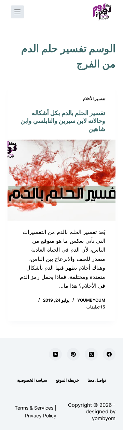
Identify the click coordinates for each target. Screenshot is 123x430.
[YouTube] (55, 354)
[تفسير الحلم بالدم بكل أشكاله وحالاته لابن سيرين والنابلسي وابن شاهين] (62, 180)
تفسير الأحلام (94, 98)
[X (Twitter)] (91, 354)
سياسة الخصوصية (32, 380)
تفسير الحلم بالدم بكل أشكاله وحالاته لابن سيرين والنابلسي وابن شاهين (62, 120)
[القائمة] (17, 11)
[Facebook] (109, 354)
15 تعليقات (95, 306)
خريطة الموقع (67, 380)
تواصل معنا (96, 380)
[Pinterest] (73, 354)
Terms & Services (34, 408)
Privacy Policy (40, 415)
